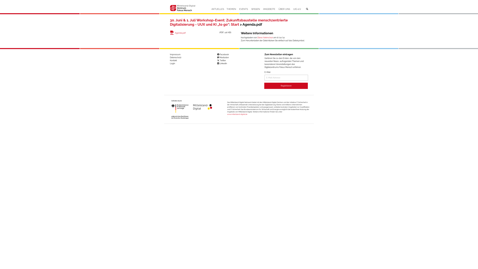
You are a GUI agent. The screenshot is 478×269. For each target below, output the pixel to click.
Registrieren (286, 86)
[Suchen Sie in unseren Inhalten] (307, 9)
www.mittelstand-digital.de (237, 114)
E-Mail (267, 72)
